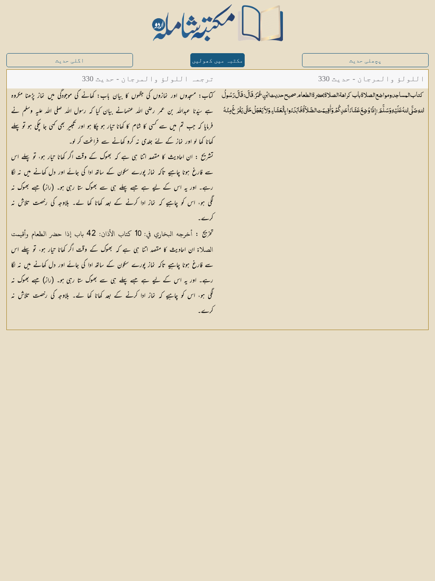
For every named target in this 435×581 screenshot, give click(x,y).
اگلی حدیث (69, 60)
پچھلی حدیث (365, 60)
